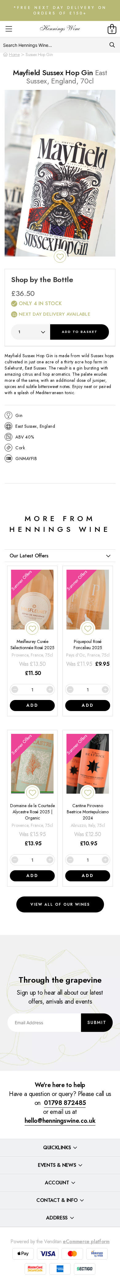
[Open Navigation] (9, 29)
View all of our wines (60, 904)
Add (80, 331)
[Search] (112, 45)
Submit (96, 1022)
